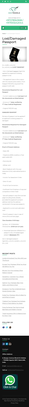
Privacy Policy (14, 403)
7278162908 (11, 370)
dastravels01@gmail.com (14, 366)
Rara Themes (7, 400)
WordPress (21, 400)
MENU (22, 28)
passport (16, 71)
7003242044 (20, 370)
